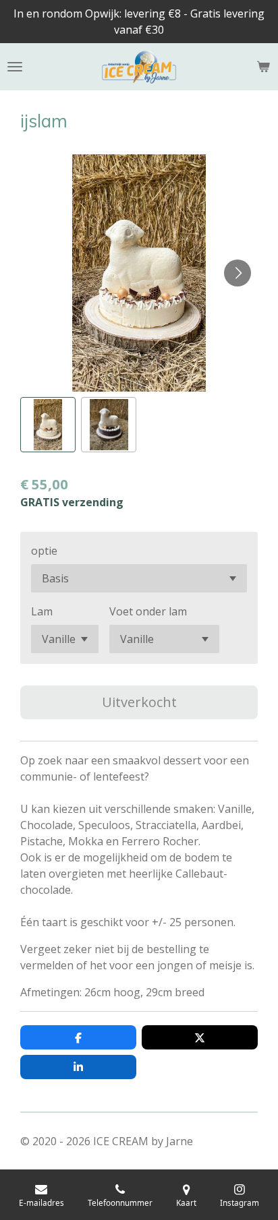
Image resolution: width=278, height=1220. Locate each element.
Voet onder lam (148, 611)
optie (44, 550)
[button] (48, 424)
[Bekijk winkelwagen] (263, 66)
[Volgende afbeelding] (237, 273)
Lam (42, 611)
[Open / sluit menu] (15, 66)
